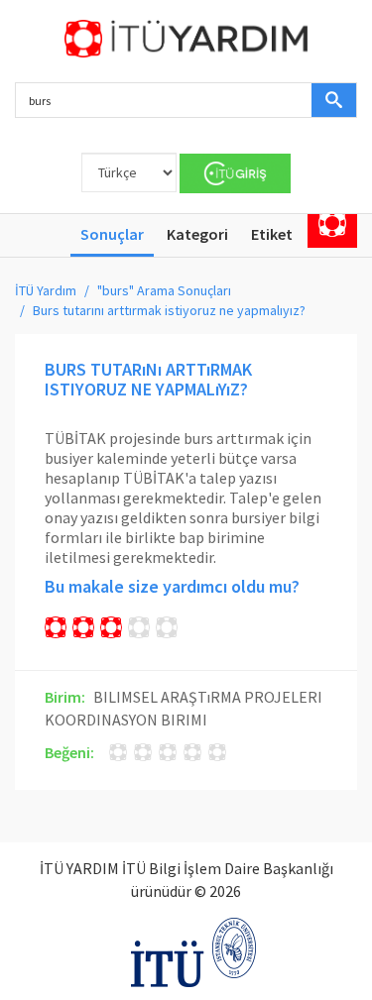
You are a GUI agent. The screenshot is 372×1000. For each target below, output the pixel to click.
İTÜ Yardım (45, 290)
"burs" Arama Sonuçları (164, 290)
